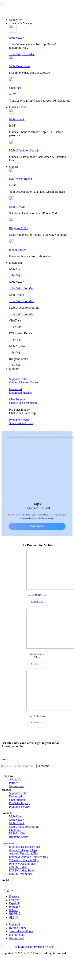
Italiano (13, 910)
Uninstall (14, 924)
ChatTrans (15, 87)
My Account (16, 786)
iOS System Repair (20, 178)
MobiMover (16, 37)
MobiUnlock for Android (24, 150)
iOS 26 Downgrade (21, 873)
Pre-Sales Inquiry (19, 803)
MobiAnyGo (17, 206)
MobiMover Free (19, 66)
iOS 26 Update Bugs (21, 870)
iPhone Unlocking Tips (23, 850)
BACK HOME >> (37, 526)
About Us (15, 779)
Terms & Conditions (21, 931)
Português (15, 906)
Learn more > (37, 601)
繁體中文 (15, 913)
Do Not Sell (16, 934)
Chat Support (17, 799)
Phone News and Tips (22, 863)
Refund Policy (17, 927)
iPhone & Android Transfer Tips (28, 856)
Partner (13, 782)
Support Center (18, 793)
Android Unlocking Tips (24, 853)
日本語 (13, 917)
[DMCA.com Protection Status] (34, 946)
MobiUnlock (16, 119)
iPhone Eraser (17, 249)
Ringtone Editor (18, 228)
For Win (15, 54)
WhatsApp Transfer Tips (24, 860)
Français (14, 900)
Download (15, 796)
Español (14, 903)
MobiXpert (15, 19)
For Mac (28, 54)
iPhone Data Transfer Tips (24, 846)
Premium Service (19, 806)
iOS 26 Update (18, 867)
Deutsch (14, 896)
